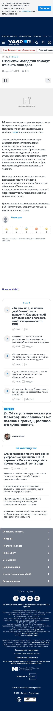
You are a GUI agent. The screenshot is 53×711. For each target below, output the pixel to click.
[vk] (23, 598)
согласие (26, 11)
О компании (9, 560)
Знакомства (25, 36)
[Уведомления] (43, 42)
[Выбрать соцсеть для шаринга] (48, 80)
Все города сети (11, 581)
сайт (15, 132)
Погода (37, 36)
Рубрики (7, 538)
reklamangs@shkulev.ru (40, 642)
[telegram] (16, 598)
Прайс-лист (9, 552)
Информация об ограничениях (26, 650)
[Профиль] (49, 42)
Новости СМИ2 (10, 289)
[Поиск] (36, 42)
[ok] (37, 598)
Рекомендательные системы (26, 658)
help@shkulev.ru (32, 635)
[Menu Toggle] (3, 42)
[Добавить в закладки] (5, 80)
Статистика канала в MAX (17, 574)
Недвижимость (9, 36)
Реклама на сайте (12, 545)
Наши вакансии (11, 567)
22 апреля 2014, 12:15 (10, 71)
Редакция (16, 217)
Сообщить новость (13, 531)
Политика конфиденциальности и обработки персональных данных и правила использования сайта (26, 662)
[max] (30, 598)
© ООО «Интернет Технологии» (26, 693)
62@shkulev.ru (38, 630)
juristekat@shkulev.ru (30, 633)
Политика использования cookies (26, 654)
